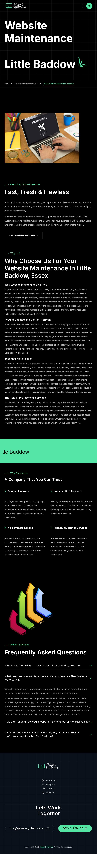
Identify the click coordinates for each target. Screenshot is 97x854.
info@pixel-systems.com (27, 828)
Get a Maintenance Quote (22, 235)
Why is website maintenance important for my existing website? (43, 665)
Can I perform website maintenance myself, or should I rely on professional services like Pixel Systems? (42, 734)
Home (7, 84)
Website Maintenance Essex (26, 84)
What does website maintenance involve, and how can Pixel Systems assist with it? (46, 678)
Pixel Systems (46, 847)
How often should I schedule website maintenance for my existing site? (47, 721)
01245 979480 (73, 828)
